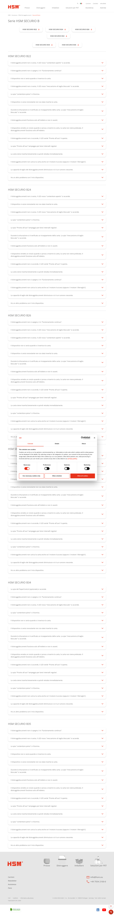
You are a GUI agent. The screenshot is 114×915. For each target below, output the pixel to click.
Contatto (95, 3)
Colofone (15, 898)
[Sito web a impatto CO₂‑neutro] (15, 910)
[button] (77, 3)
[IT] (81, 3)
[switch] (47, 468)
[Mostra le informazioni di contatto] (111, 912)
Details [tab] (57, 443)
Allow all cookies (82, 476)
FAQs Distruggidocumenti (25, 15)
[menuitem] (27, 7)
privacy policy (72, 459)
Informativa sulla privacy (26, 898)
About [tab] (84, 443)
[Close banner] (94, 437)
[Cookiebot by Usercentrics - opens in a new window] (82, 437)
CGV (9, 898)
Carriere (88, 3)
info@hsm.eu (96, 877)
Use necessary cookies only (31, 476)
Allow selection (57, 476)
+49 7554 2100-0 (98, 881)
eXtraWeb (103, 3)
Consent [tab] (30, 443)
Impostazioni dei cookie (14, 900)
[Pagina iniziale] (14, 6)
